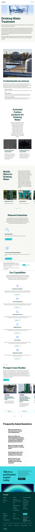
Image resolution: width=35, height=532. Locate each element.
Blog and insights (5, 515)
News (4, 518)
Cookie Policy (10, 525)
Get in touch (21, 478)
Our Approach (25, 499)
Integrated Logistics (25, 508)
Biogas (4, 502)
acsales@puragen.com (26, 517)
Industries (14, 497)
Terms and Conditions (16, 525)
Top (33, 530)
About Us (14, 513)
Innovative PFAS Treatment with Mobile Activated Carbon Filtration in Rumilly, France (24, 399)
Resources (4, 513)
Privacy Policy (5, 525)
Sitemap (30, 525)
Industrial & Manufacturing (16, 505)
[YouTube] (6, 529)
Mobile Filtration (25, 505)
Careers (14, 517)
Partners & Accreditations (16, 518)
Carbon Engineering (25, 502)
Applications (5, 497)
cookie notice (6, 268)
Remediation (14, 507)
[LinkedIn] (4, 529)
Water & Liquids (5, 500)
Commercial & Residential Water (13, 252)
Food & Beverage (15, 508)
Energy (14, 502)
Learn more (16, 294)
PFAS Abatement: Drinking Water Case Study (9, 398)
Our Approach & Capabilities (27, 497)
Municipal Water (9, 234)
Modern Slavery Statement (24, 525)
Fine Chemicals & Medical (16, 510)
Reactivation (24, 507)
